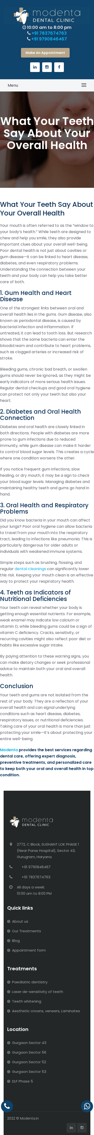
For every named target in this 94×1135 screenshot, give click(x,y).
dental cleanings (30, 569)
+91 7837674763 (49, 33)
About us (20, 921)
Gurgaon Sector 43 (29, 1042)
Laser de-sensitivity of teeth (37, 991)
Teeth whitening (26, 1001)
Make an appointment (45, 52)
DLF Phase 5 (22, 1081)
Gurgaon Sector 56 (29, 1052)
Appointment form (29, 950)
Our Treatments (26, 930)
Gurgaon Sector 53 (29, 1071)
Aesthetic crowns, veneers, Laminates (46, 1010)
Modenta (9, 750)
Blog (16, 940)
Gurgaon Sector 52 (29, 1061)
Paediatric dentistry (29, 982)
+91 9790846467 (49, 39)
